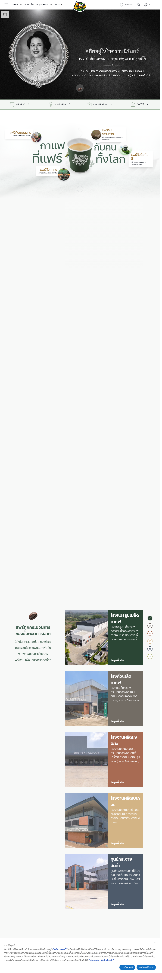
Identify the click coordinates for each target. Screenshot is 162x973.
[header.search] (139, 5)
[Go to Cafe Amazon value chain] (150, 656)
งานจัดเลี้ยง (29, 4)
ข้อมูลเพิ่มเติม (117, 660)
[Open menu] (7, 5)
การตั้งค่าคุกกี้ (127, 967)
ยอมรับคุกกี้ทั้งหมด (146, 967)
